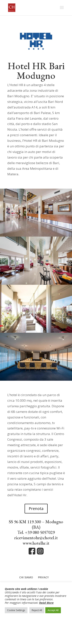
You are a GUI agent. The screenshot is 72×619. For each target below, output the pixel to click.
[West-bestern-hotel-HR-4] (36, 235)
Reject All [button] (37, 610)
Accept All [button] (53, 610)
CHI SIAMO (26, 577)
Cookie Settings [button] (16, 610)
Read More (46, 602)
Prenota (36, 508)
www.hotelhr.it (36, 543)
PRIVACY (43, 577)
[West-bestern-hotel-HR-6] (36, 331)
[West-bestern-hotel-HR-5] (36, 283)
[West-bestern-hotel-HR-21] (36, 379)
